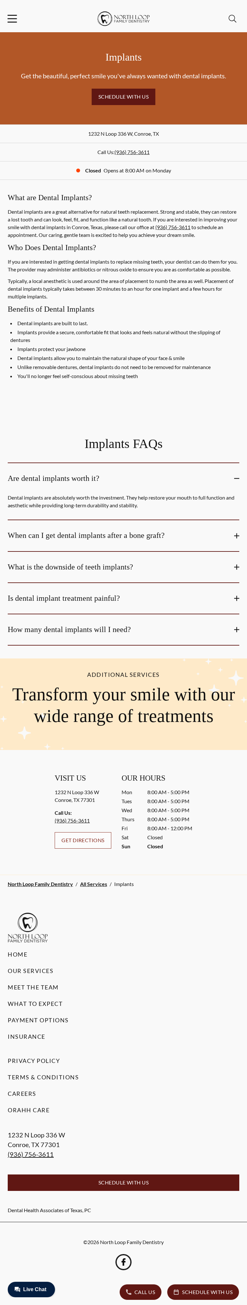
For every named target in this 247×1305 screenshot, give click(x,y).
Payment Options (38, 1020)
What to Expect (35, 1003)
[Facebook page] (123, 1262)
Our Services (30, 970)
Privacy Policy (34, 1060)
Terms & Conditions (43, 1077)
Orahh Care (29, 1110)
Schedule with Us (123, 96)
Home (17, 954)
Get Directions (83, 840)
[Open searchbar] (232, 19)
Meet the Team (33, 987)
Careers (22, 1093)
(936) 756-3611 (132, 152)
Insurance (26, 1036)
